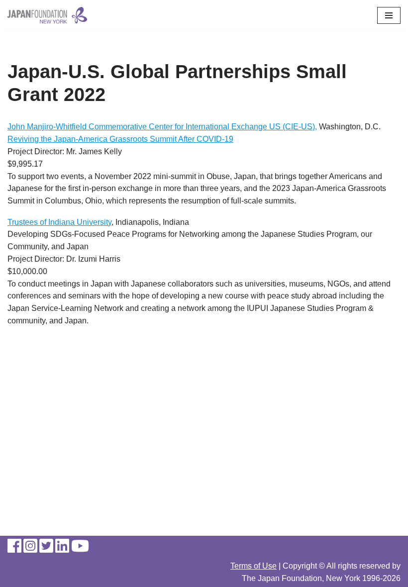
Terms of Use (253, 566)
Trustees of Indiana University (59, 222)
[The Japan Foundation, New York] (47, 15)
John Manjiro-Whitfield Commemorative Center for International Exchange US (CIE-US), (162, 126)
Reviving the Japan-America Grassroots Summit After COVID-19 (120, 139)
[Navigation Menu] (389, 15)
